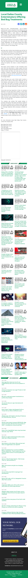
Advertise (20, 574)
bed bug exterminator (16, 75)
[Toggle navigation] (21, 4)
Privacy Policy (13, 574)
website (5, 113)
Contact (14, 576)
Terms (6, 574)
